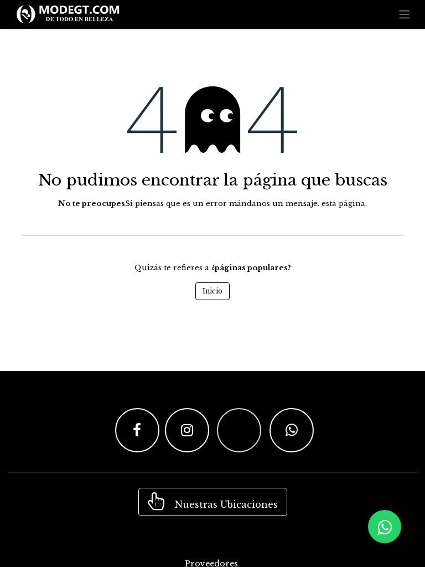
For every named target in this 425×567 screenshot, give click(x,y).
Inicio (212, 291)
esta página (343, 203)
